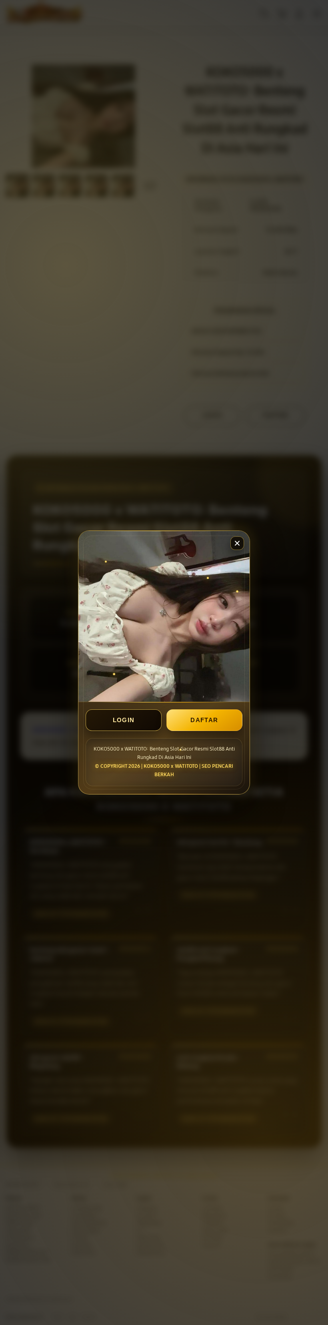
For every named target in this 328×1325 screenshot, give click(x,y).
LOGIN (124, 720)
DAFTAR (204, 720)
